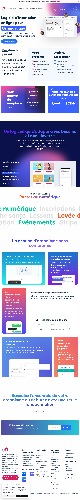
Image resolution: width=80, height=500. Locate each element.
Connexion (62, 9)
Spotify (52, 486)
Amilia (52, 455)
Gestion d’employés (27, 465)
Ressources (32, 8)
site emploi (57, 1)
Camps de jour (40, 459)
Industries (20, 8)
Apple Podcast (55, 484)
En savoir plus (11, 492)
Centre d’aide (69, 471)
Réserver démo (72, 8)
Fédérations (39, 457)
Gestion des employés (10, 176)
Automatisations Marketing (11, 179)
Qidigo (52, 473)
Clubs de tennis (40, 463)
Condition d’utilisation (43, 493)
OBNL (38, 453)
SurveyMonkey (55, 471)
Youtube (53, 482)
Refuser (9, 495)
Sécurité (68, 493)
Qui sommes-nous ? (70, 453)
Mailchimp (53, 469)
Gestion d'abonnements (10, 184)
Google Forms (55, 461)
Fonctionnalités (12, 8)
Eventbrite (53, 457)
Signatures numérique (28, 455)
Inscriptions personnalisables (61, 65)
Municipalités (40, 455)
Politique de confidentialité (57, 493)
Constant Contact (55, 465)
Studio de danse (40, 469)
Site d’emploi (68, 469)
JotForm (53, 463)
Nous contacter (69, 457)
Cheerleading (40, 467)
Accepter (22, 495)
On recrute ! (68, 455)
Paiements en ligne (27, 457)
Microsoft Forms (55, 459)
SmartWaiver (54, 467)
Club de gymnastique (42, 471)
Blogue (67, 467)
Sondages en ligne (27, 463)
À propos (40, 8)
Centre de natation (41, 465)
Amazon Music (55, 488)
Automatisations (26, 459)
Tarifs (27, 8)
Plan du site (74, 493)
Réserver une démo (9, 41)
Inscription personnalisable (11, 170)
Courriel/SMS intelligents (10, 173)
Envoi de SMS (26, 461)
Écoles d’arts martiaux (42, 461)
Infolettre (5, 166)
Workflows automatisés (63, 69)
